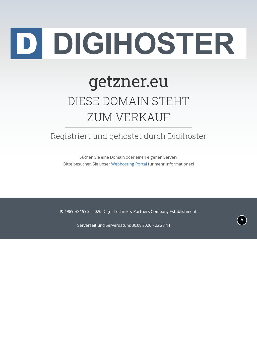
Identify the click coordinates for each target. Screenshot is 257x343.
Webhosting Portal (129, 164)
